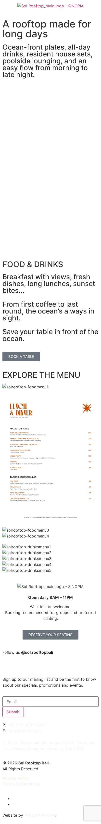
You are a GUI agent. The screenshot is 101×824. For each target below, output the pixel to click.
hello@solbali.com (24, 730)
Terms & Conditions (21, 784)
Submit (13, 711)
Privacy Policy (15, 778)
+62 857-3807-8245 (26, 724)
